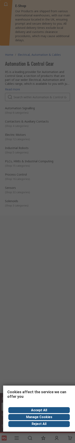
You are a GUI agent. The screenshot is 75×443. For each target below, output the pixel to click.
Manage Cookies (39, 417)
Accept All (39, 410)
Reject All (39, 424)
